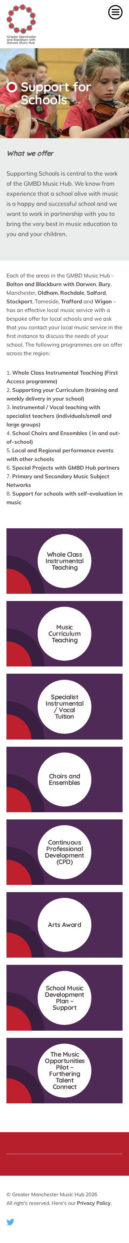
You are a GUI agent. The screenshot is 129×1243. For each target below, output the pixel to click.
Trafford (71, 301)
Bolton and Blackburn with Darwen (51, 284)
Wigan (103, 301)
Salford (96, 292)
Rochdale (72, 292)
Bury (104, 284)
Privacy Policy (94, 1203)
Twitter (10, 1222)
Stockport (19, 301)
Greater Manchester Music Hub (40, 24)
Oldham (48, 292)
